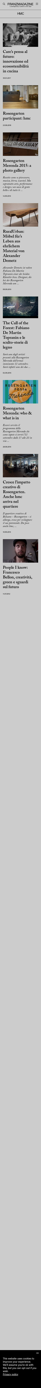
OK (37, 1353)
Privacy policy (10, 1374)
